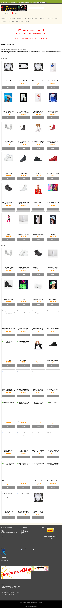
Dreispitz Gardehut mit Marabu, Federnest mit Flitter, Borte (38, 329)
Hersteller (27, 21)
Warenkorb (15, 13)
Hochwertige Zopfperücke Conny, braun (9, 592)
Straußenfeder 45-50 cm (6, 594)
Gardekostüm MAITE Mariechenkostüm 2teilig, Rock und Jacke (38, 112)
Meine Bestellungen (24, 531)
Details (8, 87)
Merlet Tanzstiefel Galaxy (38, 359)
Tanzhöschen (36, 51)
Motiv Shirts (4, 21)
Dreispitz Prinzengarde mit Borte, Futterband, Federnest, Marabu (53, 482)
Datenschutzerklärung (32, 2)
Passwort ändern (24, 532)
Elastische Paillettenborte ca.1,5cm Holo (9, 586)
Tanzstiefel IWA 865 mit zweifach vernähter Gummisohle (8, 143)
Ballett (56, 18)
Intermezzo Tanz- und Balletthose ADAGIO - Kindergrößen (23, 451)
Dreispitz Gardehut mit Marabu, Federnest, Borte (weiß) (23, 329)
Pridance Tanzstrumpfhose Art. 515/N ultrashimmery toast (23, 482)
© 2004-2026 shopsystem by (31, 606)
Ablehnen (44, 2)
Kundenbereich (24, 527)
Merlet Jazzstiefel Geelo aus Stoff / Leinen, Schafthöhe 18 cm (8, 390)
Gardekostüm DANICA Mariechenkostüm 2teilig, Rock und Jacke (53, 82)
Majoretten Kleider (19, 21)
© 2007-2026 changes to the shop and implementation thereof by (31, 602)
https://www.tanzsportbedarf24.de (7, 579)
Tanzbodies (32, 51)
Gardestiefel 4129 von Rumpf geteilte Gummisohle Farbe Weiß (23, 234)
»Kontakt (2, 530)
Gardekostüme (4, 18)
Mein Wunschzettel (24, 530)
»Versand (2, 536)
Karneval (36, 18)
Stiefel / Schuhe (20, 18)
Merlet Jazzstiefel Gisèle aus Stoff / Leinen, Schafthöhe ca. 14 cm (23, 390)
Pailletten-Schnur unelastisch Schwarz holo (10, 587)
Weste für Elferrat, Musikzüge (53, 328)
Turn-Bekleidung (11, 21)
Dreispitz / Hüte (12, 18)
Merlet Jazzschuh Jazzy (53, 419)
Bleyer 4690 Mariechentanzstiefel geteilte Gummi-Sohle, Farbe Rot (53, 173)
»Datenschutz (3, 531)
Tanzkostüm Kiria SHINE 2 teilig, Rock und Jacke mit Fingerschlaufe (23, 512)
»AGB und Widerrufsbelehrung (6, 534)
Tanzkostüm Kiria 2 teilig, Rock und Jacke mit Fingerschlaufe (53, 112)
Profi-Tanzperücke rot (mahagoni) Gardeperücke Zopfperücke (38, 203)
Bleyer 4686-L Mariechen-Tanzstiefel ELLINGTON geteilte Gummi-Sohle (38, 299)
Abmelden (23, 533)
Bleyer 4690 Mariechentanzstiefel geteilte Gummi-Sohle (23, 112)
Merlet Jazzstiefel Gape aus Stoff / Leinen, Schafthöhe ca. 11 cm (53, 360)
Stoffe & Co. (42, 18)
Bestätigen (40, 2)
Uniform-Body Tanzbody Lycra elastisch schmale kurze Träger (23, 82)
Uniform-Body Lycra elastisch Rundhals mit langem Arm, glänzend (38, 82)
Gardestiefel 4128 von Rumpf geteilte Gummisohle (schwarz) (38, 173)
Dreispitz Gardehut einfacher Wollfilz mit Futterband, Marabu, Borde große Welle (8, 329)
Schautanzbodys (50, 18)
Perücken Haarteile (29, 18)
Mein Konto (7, 13)
